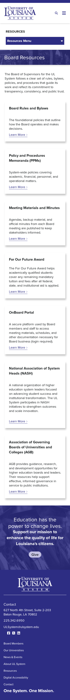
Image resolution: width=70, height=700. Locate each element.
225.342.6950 (14, 620)
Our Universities (14, 650)
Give (35, 554)
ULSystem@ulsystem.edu (21, 627)
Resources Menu (19, 41)
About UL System (14, 664)
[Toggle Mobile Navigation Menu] (64, 13)
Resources (10, 671)
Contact (8, 684)
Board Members (13, 643)
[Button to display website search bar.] (56, 13)
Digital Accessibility (16, 677)
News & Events (13, 657)
